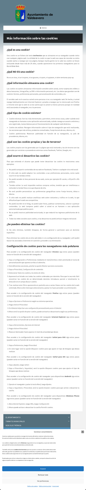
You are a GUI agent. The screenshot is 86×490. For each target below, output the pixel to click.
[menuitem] (37, 417)
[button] (83, 432)
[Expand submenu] (69, 417)
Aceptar (43, 469)
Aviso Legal (55, 486)
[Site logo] (34, 21)
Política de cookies (32, 486)
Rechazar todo (43, 475)
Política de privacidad (45, 486)
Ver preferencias (43, 481)
